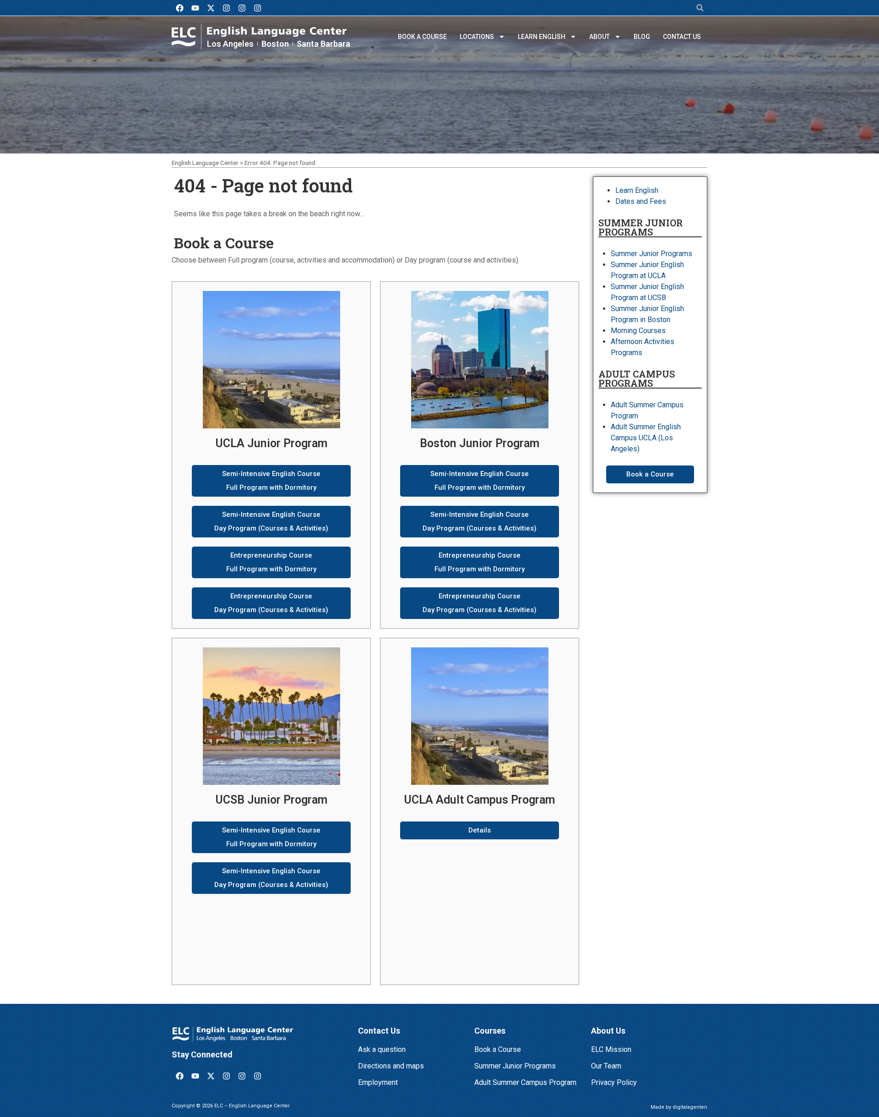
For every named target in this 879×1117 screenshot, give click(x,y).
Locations (477, 36)
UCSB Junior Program (271, 799)
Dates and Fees (640, 201)
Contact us (682, 36)
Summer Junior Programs (651, 253)
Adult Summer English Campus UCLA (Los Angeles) (646, 437)
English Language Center (205, 162)
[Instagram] (226, 8)
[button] (699, 8)
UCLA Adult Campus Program (479, 799)
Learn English (541, 36)
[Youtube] (195, 8)
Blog (642, 36)
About (599, 36)
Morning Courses (638, 330)
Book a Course (422, 36)
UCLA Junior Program (271, 443)
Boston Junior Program (479, 443)
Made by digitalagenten (679, 1107)
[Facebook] (179, 8)
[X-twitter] (210, 8)
